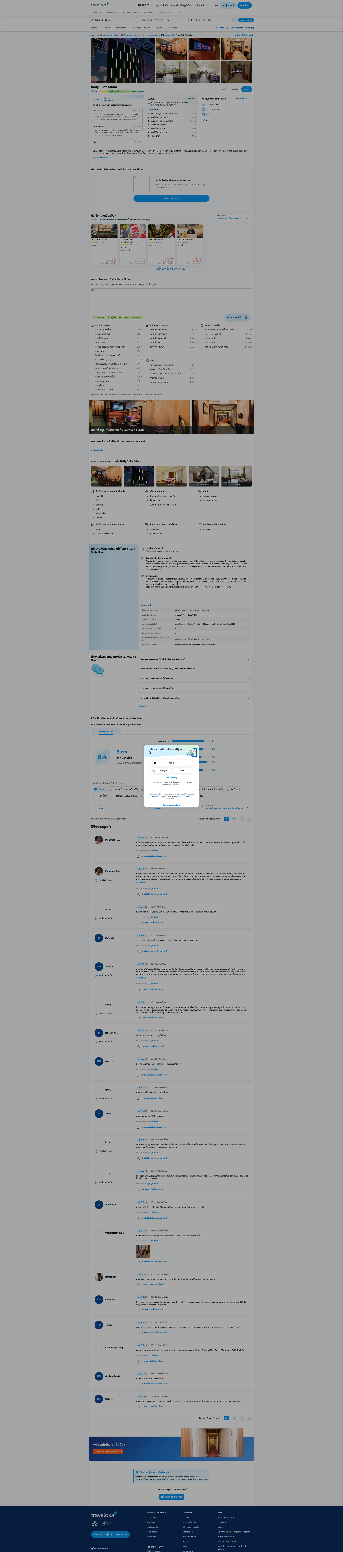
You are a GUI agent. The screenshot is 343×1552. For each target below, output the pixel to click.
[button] (171, 778)
